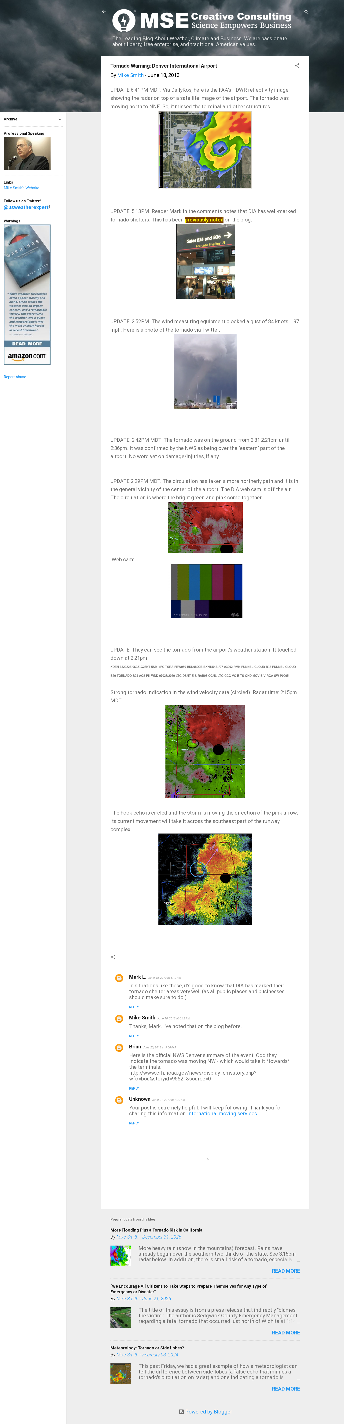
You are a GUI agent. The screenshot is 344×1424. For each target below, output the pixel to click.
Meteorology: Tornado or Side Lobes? (147, 1347)
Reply (134, 1007)
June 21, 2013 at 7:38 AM (168, 1100)
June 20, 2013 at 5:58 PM (159, 1047)
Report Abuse (15, 377)
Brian (135, 1047)
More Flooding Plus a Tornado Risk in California (156, 1230)
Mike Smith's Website (21, 188)
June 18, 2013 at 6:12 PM (173, 1018)
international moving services (222, 1113)
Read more (286, 1271)
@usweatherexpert (26, 207)
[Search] (306, 13)
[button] (297, 66)
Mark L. (137, 977)
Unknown (139, 1099)
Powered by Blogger (208, 1412)
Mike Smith (142, 1018)
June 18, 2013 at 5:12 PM (164, 977)
